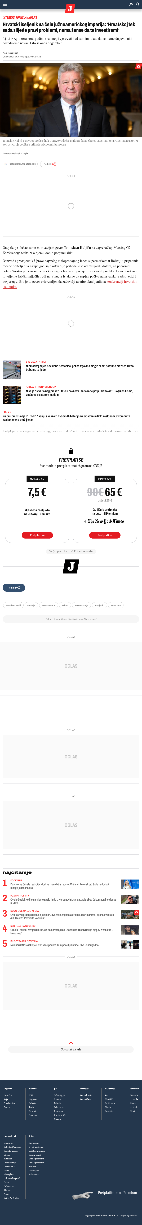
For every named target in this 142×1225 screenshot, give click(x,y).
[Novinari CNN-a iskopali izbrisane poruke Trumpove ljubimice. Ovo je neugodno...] (130, 944)
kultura (110, 1088)
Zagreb (7, 1107)
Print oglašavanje (36, 1162)
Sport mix (33, 1115)
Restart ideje (85, 1099)
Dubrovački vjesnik (12, 1178)
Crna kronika (9, 1103)
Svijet (6, 1099)
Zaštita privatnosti (37, 1151)
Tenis (31, 1107)
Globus (7, 1155)
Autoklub (8, 1158)
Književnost (110, 1103)
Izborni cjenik (35, 1155)
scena (134, 1088)
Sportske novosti (11, 1151)
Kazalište (109, 1111)
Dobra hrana (9, 1166)
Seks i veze (59, 1107)
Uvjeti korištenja (36, 1147)
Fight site (33, 1111)
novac (84, 1088)
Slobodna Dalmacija (12, 1147)
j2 (55, 1088)
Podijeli (47, 164)
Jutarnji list (8, 1143)
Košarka (32, 1103)
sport (33, 1088)
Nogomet (33, 1099)
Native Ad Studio (11, 1198)
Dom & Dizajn (10, 1162)
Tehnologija (59, 1095)
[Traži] (137, 4)
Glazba (108, 1107)
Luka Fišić (13, 53)
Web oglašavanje (36, 1158)
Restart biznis (86, 1095)
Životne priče (60, 1115)
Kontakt (32, 1166)
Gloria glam (9, 1174)
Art (106, 1095)
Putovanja (58, 1111)
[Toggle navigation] (5, 4)
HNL (31, 1095)
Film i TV (109, 1099)
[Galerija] (71, 100)
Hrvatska (8, 1095)
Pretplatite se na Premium (117, 1192)
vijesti (8, 1088)
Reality (133, 1111)
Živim (6, 1182)
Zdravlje (57, 1103)
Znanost (57, 1099)
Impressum (34, 1143)
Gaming (57, 1119)
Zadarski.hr (9, 1186)
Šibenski (7, 1190)
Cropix (6, 1194)
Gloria (6, 1170)
